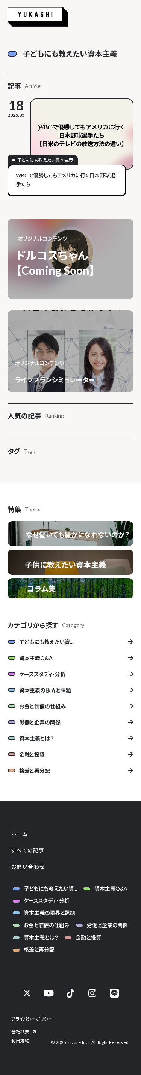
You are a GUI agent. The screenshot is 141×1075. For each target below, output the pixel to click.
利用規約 (20, 1041)
